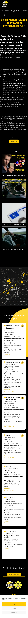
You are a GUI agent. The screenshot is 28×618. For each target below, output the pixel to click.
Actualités (7, 10)
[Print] (5, 15)
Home (2, 10)
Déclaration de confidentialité (19, 616)
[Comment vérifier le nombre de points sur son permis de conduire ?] (14, 213)
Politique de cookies (7, 616)
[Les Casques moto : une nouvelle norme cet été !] (14, 188)
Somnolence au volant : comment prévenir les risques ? (14, 249)
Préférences (14, 612)
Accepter (14, 604)
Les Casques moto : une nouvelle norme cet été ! (14, 200)
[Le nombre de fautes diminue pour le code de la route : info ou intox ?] (14, 163)
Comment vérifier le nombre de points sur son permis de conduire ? (14, 224)
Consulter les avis (9, 356)
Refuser (14, 608)
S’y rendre (7, 354)
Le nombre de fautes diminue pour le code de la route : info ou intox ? (14, 175)
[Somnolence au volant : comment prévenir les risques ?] (14, 238)
